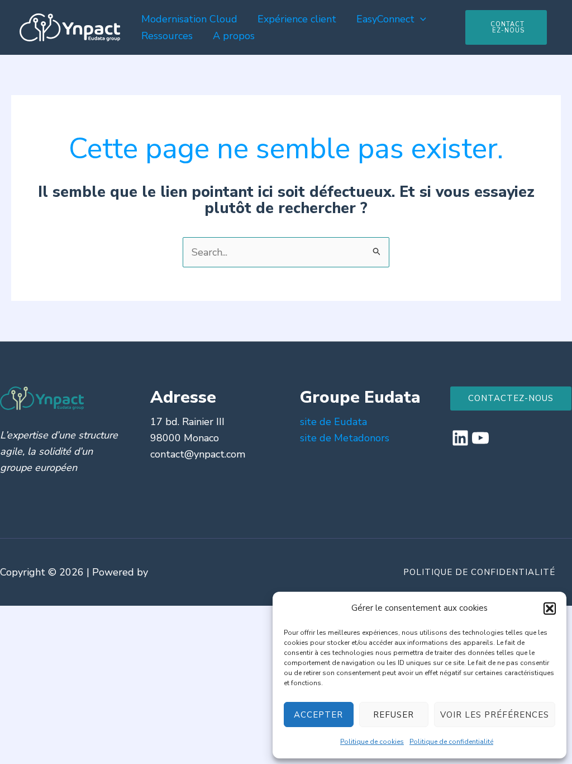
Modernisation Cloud (189, 19)
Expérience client (297, 19)
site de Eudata (333, 421)
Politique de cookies (372, 741)
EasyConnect (385, 19)
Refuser (393, 714)
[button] (549, 608)
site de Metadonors (344, 438)
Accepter (318, 714)
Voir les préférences (494, 714)
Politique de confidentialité (451, 741)
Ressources (167, 36)
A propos (234, 36)
